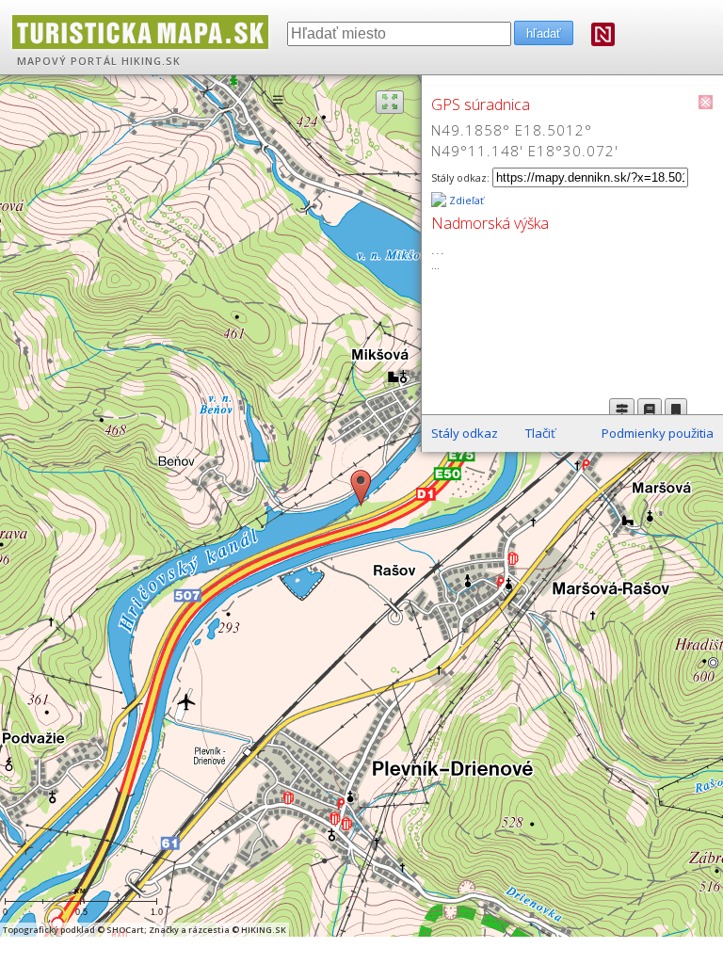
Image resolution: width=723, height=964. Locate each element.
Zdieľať (465, 200)
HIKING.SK (151, 61)
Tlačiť (540, 433)
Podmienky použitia (658, 433)
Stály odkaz (464, 433)
